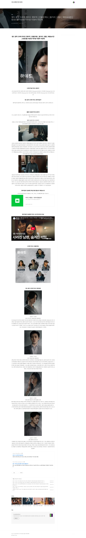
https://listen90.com (17, 453)
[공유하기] (16, 473)
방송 (13, 478)
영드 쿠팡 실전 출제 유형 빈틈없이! (20, 463)
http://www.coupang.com (18, 461)
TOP (74, 534)
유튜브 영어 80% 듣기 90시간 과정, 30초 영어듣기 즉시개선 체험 (25, 456)
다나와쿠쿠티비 (16, 2)
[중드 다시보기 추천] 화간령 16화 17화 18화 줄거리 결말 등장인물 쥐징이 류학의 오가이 (28, 482)
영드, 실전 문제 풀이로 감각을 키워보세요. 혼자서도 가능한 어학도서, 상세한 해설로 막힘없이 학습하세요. (33, 466)
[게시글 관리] (17, 473)
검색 (71, 2)
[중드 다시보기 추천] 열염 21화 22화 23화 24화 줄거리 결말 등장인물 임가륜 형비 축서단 (28, 481)
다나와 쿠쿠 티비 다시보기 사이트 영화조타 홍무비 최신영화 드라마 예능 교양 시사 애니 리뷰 (29, 515)
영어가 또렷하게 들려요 (18, 455)
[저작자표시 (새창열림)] (24, 472)
